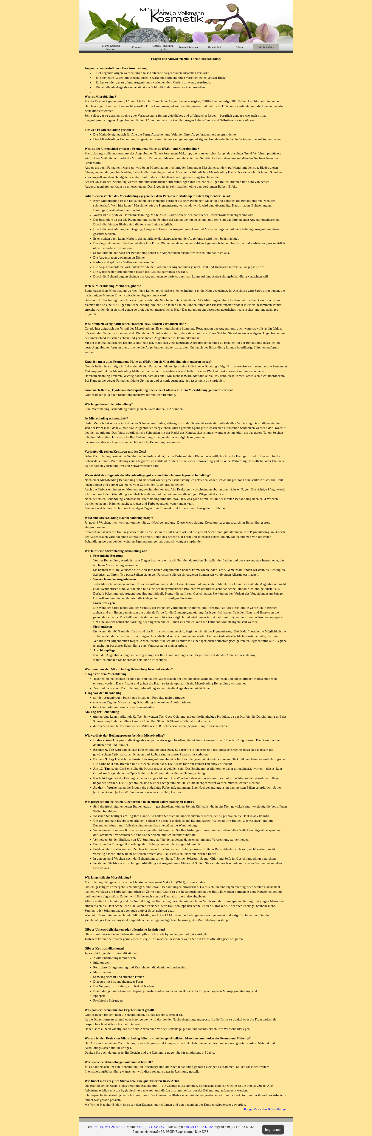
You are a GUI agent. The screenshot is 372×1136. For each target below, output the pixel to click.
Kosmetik (137, 47)
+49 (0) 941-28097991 (109, 1126)
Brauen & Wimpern (188, 47)
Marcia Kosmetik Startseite (111, 47)
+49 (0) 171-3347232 (151, 1126)
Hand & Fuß (214, 47)
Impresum (273, 1129)
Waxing (240, 47)
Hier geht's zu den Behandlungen (265, 1109)
